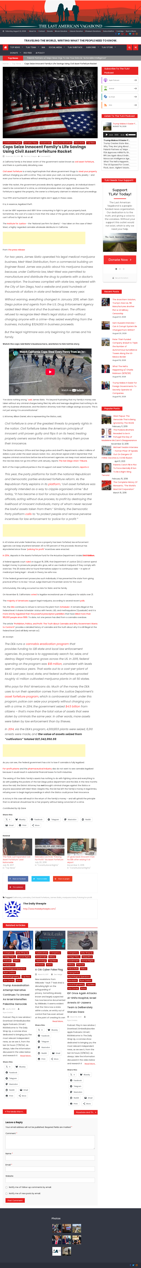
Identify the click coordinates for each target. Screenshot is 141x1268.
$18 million (55, 664)
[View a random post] (135, 47)
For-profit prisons (11, 768)
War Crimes (9, 980)
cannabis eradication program (47, 644)
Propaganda (9, 964)
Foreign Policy (9, 957)
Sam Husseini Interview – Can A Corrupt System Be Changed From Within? (124, 326)
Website (9, 1176)
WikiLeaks (40, 964)
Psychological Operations (14, 968)
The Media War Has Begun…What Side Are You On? (16, 1111)
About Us (32, 31)
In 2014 (6, 555)
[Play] (106, 134)
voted (34, 594)
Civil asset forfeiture (12, 171)
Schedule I (65, 607)
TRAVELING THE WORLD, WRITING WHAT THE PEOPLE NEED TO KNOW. (70, 40)
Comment (11, 1133)
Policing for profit (84, 897)
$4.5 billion (88, 555)
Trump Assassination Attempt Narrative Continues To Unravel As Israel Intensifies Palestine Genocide (16, 995)
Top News (15, 47)
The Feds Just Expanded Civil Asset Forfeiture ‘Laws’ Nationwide (16, 859)
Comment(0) (45, 156)
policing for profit (35, 549)
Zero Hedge (58, 974)
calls (28, 514)
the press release (16, 249)
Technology (41, 960)
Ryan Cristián (8, 1012)
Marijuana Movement (63, 143)
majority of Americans (18, 600)
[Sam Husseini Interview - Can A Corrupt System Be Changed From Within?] (66, 1228)
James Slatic (56, 897)
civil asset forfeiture (84, 161)
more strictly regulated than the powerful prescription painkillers (34, 613)
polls (82, 600)
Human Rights (24, 957)
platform (54, 484)
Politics (16, 960)
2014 (11, 729)
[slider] (132, 134)
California (17, 897)
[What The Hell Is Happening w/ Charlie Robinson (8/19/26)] (56, 1239)
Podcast (7, 960)
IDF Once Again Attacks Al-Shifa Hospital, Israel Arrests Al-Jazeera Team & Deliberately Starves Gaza (82, 1002)
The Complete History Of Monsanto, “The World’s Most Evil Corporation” (125, 485)
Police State (79, 143)
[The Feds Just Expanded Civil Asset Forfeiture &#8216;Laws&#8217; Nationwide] (17, 847)
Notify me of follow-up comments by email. (30, 1187)
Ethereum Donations (93, 31)
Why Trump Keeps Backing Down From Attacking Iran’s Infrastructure (95, 58)
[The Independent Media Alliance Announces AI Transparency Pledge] (56, 1251)
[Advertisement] (44, 238)
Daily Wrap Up (22, 953)
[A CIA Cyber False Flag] (50, 940)
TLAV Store (107, 47)
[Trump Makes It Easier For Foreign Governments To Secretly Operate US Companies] (66, 1239)
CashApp (120, 31)
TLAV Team (31, 47)
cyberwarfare (41, 953)
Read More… (26, 1055)
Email (9, 1164)
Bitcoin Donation (61, 31)
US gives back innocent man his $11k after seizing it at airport (81, 859)
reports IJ (84, 467)
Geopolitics (87, 957)
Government (45, 143)
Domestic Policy (30, 143)
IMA (43, 47)
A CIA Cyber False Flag (49, 969)
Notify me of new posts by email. (25, 1193)
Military (52, 957)
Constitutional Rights (12, 143)
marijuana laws (69, 897)
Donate (50, 31)
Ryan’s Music (131, 31)
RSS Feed (28, 52)
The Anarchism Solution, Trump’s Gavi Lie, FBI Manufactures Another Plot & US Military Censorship (124, 306)
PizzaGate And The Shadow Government (87, 1112)
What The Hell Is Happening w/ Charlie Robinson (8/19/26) (122, 370)
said (30, 399)
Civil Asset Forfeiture (40, 897)
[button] (129, 47)
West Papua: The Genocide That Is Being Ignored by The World (124, 419)
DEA (12, 607)
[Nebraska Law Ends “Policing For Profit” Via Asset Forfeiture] (49, 847)
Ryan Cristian (9, 972)
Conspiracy (9, 953)
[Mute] (127, 134)
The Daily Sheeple (30, 156)
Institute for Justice (16, 223)
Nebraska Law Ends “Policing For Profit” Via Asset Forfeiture (49, 858)
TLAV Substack (75, 47)
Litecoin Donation (76, 31)
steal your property (88, 171)
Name (9, 1153)
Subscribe (91, 47)
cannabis (26, 897)
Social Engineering (11, 976)
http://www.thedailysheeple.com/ (39, 908)
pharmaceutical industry (40, 768)
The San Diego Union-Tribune (73, 460)
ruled (28, 561)
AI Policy (40, 52)
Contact (41, 31)
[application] (120, 135)
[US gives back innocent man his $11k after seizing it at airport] (82, 847)
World (19, 980)
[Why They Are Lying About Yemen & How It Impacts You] (66, 1251)
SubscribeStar (108, 31)
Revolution (72, 980)
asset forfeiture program (21, 696)
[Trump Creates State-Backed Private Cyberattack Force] (76, 1239)
